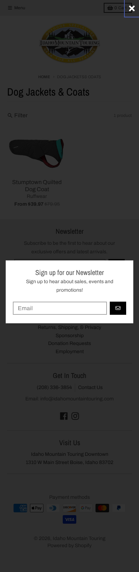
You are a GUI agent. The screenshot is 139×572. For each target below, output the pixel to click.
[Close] (132, 8)
